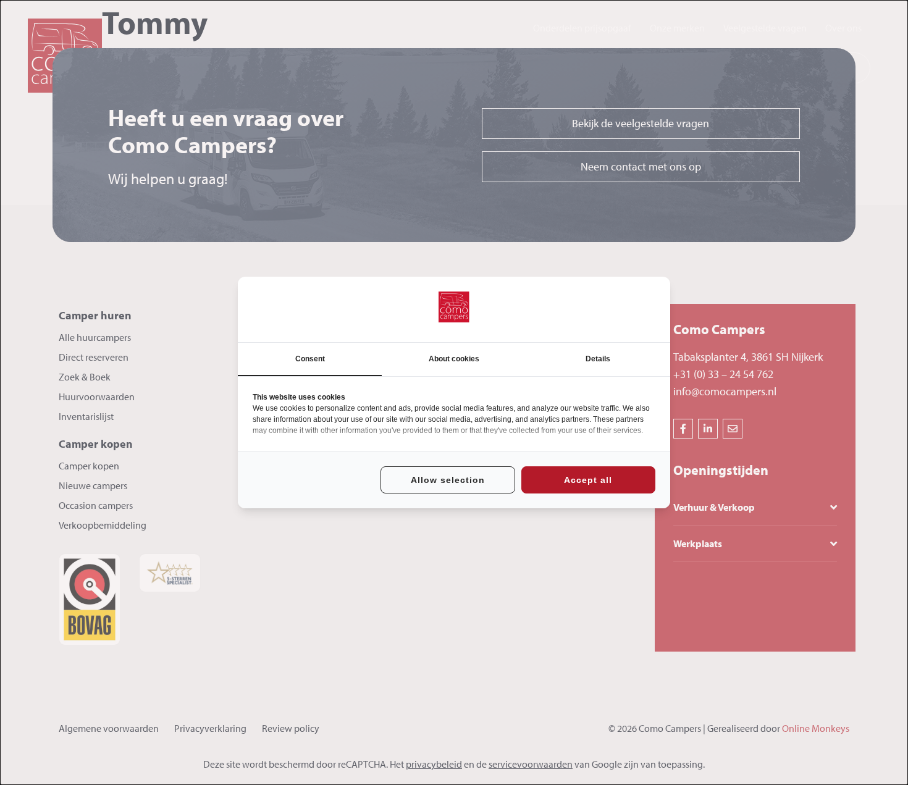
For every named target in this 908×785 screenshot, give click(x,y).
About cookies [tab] (454, 359)
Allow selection (448, 480)
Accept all (588, 480)
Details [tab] (598, 359)
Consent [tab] (310, 359)
